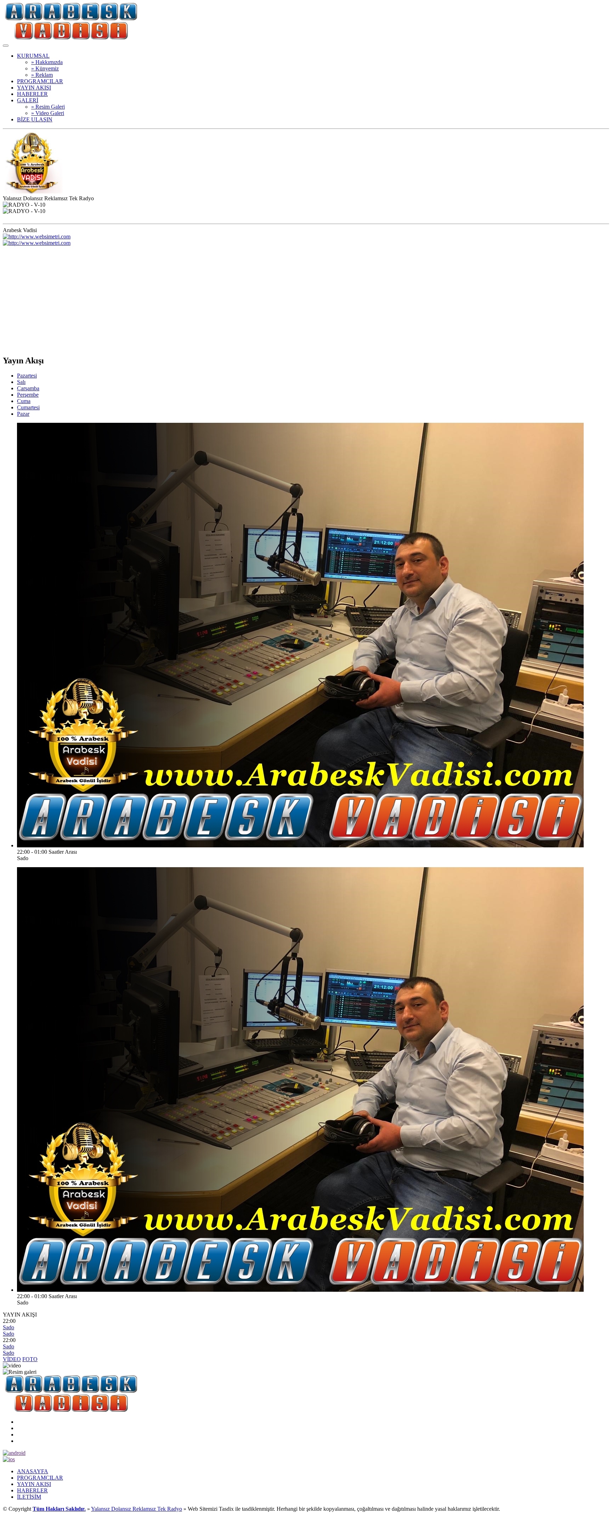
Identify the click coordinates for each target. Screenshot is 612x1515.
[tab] (27, 376)
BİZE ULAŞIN (34, 119)
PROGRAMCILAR (40, 81)
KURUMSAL (33, 56)
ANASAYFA (32, 1471)
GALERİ (27, 100)
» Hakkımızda (47, 62)
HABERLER (32, 94)
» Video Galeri (47, 113)
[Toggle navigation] (5, 46)
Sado (8, 1327)
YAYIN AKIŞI (34, 88)
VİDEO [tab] (12, 1359)
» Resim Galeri (48, 107)
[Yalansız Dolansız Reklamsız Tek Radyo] (71, 37)
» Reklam (42, 75)
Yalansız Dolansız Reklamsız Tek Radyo (136, 1509)
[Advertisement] (306, 299)
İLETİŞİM (29, 1497)
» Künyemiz (45, 68)
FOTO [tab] (30, 1359)
